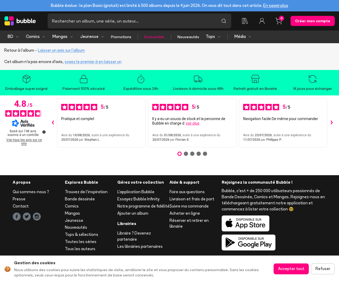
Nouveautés (188, 36)
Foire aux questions (187, 191)
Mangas (60, 36)
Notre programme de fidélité (143, 206)
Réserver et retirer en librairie (189, 223)
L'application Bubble (135, 191)
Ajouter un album (132, 213)
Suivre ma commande (189, 206)
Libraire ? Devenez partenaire (134, 236)
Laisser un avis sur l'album (61, 50)
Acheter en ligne (185, 213)
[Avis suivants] (331, 123)
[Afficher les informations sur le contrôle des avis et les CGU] (44, 132)
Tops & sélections (81, 234)
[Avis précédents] (52, 123)
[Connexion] (262, 21)
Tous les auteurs (80, 248)
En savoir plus (275, 5)
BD (10, 36)
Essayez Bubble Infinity (138, 198)
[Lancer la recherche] (223, 21)
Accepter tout (291, 268)
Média (240, 36)
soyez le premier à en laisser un (93, 61)
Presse (19, 198)
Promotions (121, 36)
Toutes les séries (80, 241)
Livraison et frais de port (192, 198)
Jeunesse (89, 36)
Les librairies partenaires (140, 246)
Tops (210, 36)
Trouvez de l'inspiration (86, 191)
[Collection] (245, 21)
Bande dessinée (80, 198)
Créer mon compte (312, 21)
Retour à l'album (19, 50)
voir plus (192, 123)
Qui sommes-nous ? (31, 191)
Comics (33, 36)
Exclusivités (154, 36)
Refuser (322, 268)
